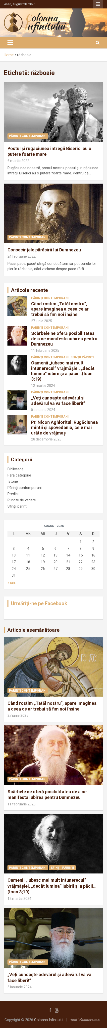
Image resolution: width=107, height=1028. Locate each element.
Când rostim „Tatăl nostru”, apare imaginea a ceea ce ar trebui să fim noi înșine (60, 309)
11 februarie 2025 (45, 351)
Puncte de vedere (21, 500)
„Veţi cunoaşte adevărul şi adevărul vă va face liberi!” (58, 400)
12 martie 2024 (43, 386)
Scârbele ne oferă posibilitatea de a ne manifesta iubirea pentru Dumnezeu (64, 339)
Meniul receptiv (98, 4)
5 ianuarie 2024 (43, 410)
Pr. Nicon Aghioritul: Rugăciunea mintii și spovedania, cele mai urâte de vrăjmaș (64, 427)
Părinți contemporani (28, 136)
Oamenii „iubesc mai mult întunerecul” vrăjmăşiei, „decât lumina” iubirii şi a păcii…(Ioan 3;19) (63, 371)
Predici (12, 494)
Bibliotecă (15, 469)
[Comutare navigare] (10, 42)
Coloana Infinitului (48, 1020)
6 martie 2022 (18, 161)
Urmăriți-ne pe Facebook (39, 603)
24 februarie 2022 (21, 256)
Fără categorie (19, 475)
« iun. (11, 582)
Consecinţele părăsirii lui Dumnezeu (44, 249)
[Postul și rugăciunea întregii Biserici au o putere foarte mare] (53, 112)
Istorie (12, 481)
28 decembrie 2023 (46, 439)
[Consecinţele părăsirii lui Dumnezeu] (53, 213)
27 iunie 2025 (41, 321)
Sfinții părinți (82, 357)
